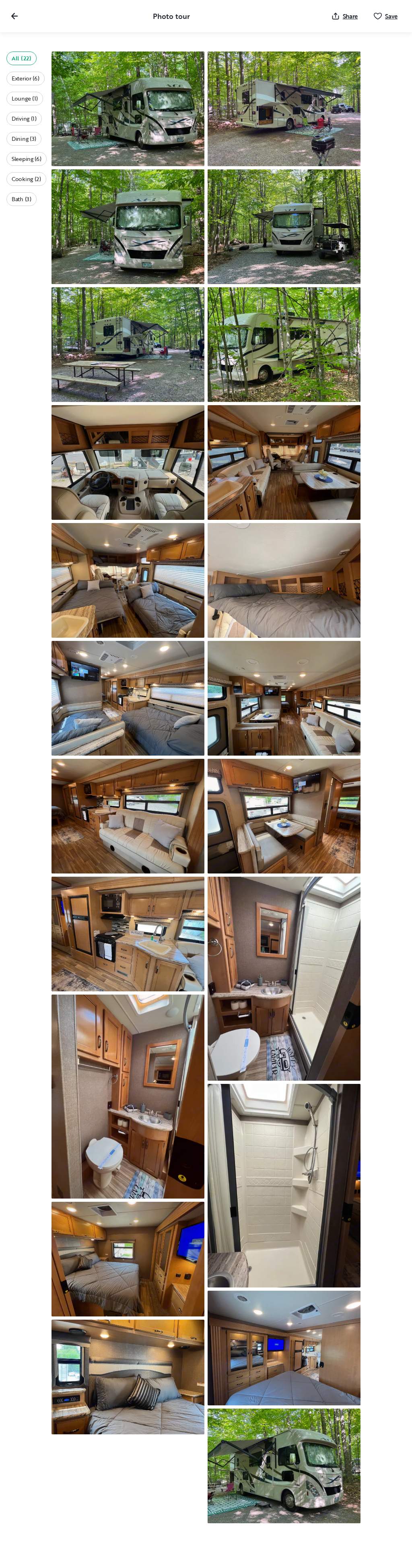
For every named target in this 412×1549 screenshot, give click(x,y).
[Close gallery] (14, 16)
